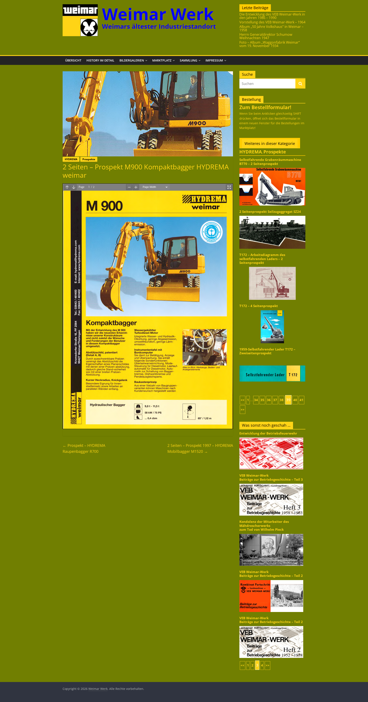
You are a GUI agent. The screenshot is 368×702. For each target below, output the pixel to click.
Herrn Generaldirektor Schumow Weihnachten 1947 (265, 36)
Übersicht (73, 60)
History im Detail (100, 60)
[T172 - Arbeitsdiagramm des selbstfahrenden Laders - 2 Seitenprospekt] (272, 266)
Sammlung (188, 60)
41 (301, 400)
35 (262, 400)
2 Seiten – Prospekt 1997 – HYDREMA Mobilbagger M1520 (200, 448)
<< (242, 400)
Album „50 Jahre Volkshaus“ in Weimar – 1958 (271, 28)
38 (281, 400)
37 (275, 400)
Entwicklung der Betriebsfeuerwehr (268, 433)
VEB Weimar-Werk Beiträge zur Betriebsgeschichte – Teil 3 (271, 477)
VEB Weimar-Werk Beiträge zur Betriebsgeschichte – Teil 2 (271, 574)
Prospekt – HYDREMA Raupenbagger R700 (84, 448)
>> (242, 409)
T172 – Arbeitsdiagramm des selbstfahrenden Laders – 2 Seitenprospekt (262, 259)
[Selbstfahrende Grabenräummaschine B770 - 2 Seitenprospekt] (272, 167)
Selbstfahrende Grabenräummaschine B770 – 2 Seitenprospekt (270, 161)
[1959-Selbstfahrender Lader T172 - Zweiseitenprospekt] (272, 357)
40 (295, 400)
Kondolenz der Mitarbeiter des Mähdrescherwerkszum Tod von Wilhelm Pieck (264, 525)
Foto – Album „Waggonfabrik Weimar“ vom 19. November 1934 (269, 44)
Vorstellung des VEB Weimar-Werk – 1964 (272, 22)
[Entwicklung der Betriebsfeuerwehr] (271, 437)
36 (269, 400)
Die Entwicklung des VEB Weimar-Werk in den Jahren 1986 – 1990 (272, 16)
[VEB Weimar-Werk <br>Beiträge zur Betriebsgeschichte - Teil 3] (271, 483)
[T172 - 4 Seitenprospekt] (272, 310)
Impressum (214, 60)
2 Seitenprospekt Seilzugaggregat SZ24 (270, 211)
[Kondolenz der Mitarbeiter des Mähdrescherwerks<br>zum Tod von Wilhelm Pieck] (271, 533)
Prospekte (88, 159)
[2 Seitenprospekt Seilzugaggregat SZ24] (272, 215)
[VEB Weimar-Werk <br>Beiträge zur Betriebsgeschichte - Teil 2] (271, 580)
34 (256, 400)
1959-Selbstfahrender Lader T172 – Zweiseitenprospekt (267, 351)
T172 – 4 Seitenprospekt (258, 306)
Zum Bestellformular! (265, 107)
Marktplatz (161, 60)
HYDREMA (71, 159)
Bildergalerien (131, 60)
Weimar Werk (158, 14)
